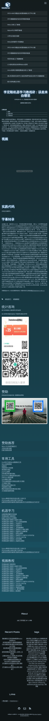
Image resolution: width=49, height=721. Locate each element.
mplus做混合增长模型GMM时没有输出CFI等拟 (12, 645)
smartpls (42, 648)
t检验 (40, 667)
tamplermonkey (32, 665)
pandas (35, 684)
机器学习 (8, 510)
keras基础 (43, 675)
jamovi (43, 673)
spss (38, 638)
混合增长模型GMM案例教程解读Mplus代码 (12, 649)
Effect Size (34, 663)
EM (42, 650)
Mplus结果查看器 (7, 464)
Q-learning (40, 659)
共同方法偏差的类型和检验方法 (12, 659)
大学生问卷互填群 (13, 36)
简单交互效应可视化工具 (8, 485)
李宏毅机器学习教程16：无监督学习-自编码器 (14, 531)
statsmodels (41, 663)
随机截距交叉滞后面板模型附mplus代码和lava (12, 639)
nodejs (44, 669)
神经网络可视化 (6, 470)
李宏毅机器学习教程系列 (8, 516)
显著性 (45, 657)
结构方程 (37, 648)
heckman (36, 673)
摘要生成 (44, 671)
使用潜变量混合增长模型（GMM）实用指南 (12, 653)
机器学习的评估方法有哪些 (9, 518)
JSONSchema (36, 652)
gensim (39, 671)
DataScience (13, 701)
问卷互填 (30, 644)
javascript (31, 654)
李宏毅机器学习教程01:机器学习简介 (12, 520)
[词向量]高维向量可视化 (8, 473)
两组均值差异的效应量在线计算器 (11, 489)
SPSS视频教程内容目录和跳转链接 (18, 19)
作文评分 (35, 667)
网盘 (37, 686)
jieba (34, 676)
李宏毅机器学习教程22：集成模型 (11, 591)
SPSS (41, 642)
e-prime (34, 671)
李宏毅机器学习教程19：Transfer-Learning (14, 537)
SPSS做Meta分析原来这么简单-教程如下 (12, 664)
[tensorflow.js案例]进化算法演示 (11, 475)
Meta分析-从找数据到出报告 (12, 661)
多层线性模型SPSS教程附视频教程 (12, 642)
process (29, 656)
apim (32, 646)
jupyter (36, 654)
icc (43, 680)
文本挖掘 (34, 638)
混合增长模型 (39, 678)
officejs (40, 682)
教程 (33, 642)
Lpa (28, 657)
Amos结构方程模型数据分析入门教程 (19, 70)
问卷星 (35, 644)
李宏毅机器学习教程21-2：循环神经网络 (13, 589)
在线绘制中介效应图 (7, 468)
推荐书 (30, 652)
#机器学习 (8, 299)
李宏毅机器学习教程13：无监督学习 (12, 525)
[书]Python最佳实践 (7, 477)
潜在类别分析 (39, 680)
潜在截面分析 (33, 657)
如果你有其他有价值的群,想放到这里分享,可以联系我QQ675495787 (20, 502)
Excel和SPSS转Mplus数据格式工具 (11, 462)
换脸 (35, 650)
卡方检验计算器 (6, 483)
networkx (35, 682)
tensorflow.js (41, 665)
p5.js (43, 682)
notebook (31, 675)
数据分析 (29, 642)
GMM (33, 678)
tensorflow (30, 667)
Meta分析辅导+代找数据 (15, 42)
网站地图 (5, 701)
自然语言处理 (31, 669)
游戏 (32, 650)
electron (29, 671)
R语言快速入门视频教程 (15, 59)
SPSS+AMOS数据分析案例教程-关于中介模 (21, 13)
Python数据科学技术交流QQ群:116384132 (14, 498)
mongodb (29, 676)
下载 (45, 684)
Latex (38, 656)
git (32, 673)
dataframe (30, 684)
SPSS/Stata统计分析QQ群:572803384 (12, 500)
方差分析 (44, 667)
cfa (45, 680)
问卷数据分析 (43, 638)
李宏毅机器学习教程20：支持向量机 (12, 539)
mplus (36, 646)
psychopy (41, 684)
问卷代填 (40, 644)
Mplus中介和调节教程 (14, 30)
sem (46, 676)
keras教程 (37, 675)
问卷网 (29, 646)
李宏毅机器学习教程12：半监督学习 (12, 523)
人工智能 (34, 659)
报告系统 (28, 638)
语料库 (40, 669)
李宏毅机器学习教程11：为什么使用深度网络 (14, 522)
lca (38, 657)
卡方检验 (42, 652)
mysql (41, 657)
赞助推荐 (8, 443)
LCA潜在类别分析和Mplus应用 (17, 64)
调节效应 (42, 654)
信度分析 (37, 642)
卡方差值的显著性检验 (8, 491)
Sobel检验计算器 (6, 479)
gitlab (29, 673)
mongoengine (40, 676)
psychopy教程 (6, 471)
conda (45, 644)
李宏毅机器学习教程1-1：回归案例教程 (13, 527)
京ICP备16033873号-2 (24, 715)
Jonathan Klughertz (37, 714)
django (38, 650)
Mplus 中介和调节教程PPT (9, 446)
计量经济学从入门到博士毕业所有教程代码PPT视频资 (12, 656)
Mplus (33, 680)
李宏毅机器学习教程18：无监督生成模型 (13, 541)
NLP (36, 669)
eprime (45, 650)
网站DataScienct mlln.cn (38, 290)
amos (28, 640)
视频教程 (8, 560)
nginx (30, 682)
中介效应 (29, 678)
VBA (33, 648)
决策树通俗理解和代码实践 (9, 514)
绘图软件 (4, 466)
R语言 (45, 659)
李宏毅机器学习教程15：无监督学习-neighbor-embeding (18, 535)
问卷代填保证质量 (7, 450)
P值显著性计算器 (6, 487)
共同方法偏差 (34, 640)
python (40, 640)
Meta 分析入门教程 (13, 25)
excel (44, 646)
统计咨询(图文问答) (13, 82)
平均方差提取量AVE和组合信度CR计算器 (13, 481)
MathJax (34, 656)
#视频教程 (16, 299)
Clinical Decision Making (35, 661)
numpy (41, 646)
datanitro (29, 648)
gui (40, 673)
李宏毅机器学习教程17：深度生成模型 (12, 533)
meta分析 (43, 656)
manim (45, 640)
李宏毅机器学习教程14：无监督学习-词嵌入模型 (15, 529)
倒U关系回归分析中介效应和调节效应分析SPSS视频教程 (25, 76)
